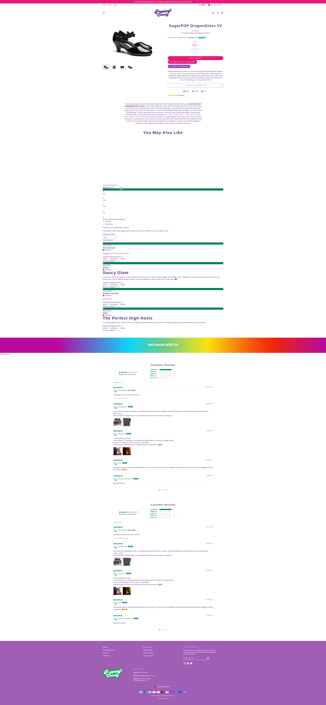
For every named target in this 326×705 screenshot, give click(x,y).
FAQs (109, 5)
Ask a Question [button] (120, 219)
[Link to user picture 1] (117, 422)
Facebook (114, 259)
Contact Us (106, 656)
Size (195, 41)
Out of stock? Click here (182, 62)
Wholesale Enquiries (109, 650)
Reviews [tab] (108, 221)
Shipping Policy (147, 650)
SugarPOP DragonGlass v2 (113, 257)
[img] (117, 387)
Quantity (195, 49)
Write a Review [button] (108, 219)
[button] (172, 95)
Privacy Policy (147, 647)
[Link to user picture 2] (127, 422)
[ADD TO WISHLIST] (105, 141)
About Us (105, 653)
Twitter (122, 259)
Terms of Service (148, 653)
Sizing (115, 5)
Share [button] (105, 259)
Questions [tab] (109, 224)
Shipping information (195, 85)
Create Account (148, 656)
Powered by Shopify (163, 698)
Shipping (192, 33)
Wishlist (105, 647)
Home (105, 5)
